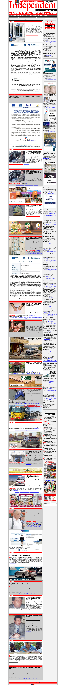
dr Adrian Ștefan (35, 526)
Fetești (51, 314)
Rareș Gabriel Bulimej (27, 165)
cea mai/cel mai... (12, 17)
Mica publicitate (30, 17)
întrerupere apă (54, 215)
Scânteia (47, 251)
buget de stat (52, 408)
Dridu (51, 215)
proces (35, 37)
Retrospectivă (36, 17)
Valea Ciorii (48, 278)
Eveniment (19, 15)
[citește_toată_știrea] (46, 39)
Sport (31, 15)
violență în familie (53, 251)
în (48, 416)
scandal (54, 278)
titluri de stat (51, 305)
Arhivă (45, 15)
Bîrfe (25, 17)
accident (54, 131)
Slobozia (18, 678)
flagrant (34, 253)
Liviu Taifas (40, 633)
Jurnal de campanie (43, 17)
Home (10, 15)
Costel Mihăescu (29, 663)
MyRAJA (50, 382)
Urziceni (24, 101)
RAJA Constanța (48, 41)
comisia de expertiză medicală (35, 565)
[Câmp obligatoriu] (50, 478)
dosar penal (50, 390)
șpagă (30, 593)
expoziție (50, 243)
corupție (40, 253)
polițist (26, 101)
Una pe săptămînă (20, 17)
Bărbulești (20, 593)
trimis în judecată (29, 611)
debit (55, 408)
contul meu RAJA (53, 381)
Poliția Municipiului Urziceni (17, 373)
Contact (41, 15)
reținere (50, 251)
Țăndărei (52, 41)
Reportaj (27, 15)
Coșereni (46, 269)
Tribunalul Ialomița (31, 37)
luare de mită (38, 37)
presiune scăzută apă (50, 315)
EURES (54, 361)
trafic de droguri (54, 390)
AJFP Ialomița (49, 193)
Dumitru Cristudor (24, 611)
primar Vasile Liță (24, 593)
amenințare (52, 269)
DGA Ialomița (17, 492)
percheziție (23, 373)
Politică (23, 15)
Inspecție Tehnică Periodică (35, 430)
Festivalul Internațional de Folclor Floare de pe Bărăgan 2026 (51, 297)
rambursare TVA (53, 193)
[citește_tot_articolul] (32, 35)
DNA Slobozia (20, 611)
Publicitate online (36, 15)
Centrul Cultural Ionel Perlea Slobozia (51, 242)
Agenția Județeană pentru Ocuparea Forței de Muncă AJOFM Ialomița (49, 361)
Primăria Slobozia (32, 252)
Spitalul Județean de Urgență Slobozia (33, 525)
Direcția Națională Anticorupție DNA (18, 165)
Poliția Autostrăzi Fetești (23, 492)
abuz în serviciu (32, 492)
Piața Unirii (51, 131)
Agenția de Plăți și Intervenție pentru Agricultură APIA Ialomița (50, 79)
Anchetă (14, 15)
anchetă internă (25, 663)
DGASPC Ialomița (26, 317)
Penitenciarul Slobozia (19, 663)
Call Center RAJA (53, 107)
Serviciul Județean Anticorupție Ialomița (17, 317)
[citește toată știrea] (36, 428)
